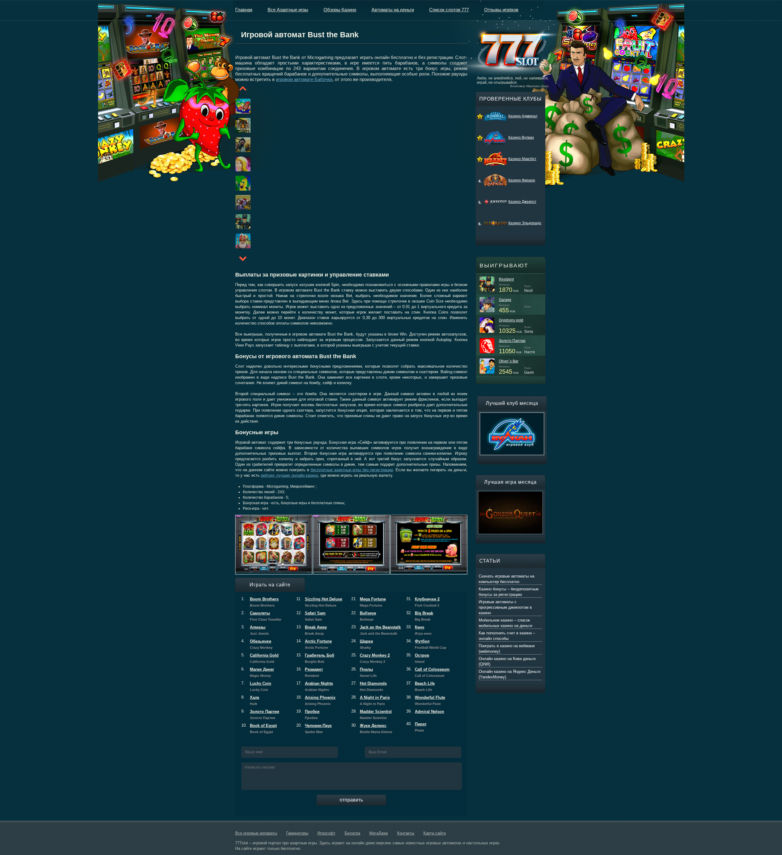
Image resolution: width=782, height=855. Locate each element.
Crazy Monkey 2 (370, 658)
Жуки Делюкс (371, 728)
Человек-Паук (314, 728)
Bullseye (363, 616)
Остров (417, 658)
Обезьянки (256, 644)
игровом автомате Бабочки (304, 79)
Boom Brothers (260, 602)
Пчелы (364, 672)
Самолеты (261, 616)
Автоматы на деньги (392, 9)
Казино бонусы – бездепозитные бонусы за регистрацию (509, 592)
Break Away (311, 630)
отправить (351, 799)
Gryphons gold (511, 320)
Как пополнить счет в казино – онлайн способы (507, 636)
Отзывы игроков (501, 9)
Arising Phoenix (315, 700)
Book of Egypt (259, 728)
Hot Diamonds (369, 686)
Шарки (362, 644)
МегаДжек (378, 833)
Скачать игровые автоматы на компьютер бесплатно (506, 579)
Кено (419, 630)
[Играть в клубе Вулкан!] (512, 415)
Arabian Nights (314, 686)
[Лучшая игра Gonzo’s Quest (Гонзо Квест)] (510, 494)
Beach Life (420, 686)
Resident (506, 279)
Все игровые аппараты (256, 833)
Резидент (309, 672)
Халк (250, 700)
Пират (416, 727)
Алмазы (255, 630)
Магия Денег (257, 672)
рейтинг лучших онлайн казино (289, 475)
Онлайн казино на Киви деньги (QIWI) (507, 661)
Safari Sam (311, 616)
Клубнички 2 (423, 602)
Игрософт (326, 833)
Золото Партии (260, 714)
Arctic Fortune (314, 644)
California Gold (260, 658)
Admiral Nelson (425, 711)
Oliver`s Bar (508, 361)
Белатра (352, 833)
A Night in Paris (370, 700)
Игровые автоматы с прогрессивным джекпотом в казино (505, 607)
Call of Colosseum (428, 672)
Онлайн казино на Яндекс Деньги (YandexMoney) (509, 674)
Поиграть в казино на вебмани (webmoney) (507, 649)
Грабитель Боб (315, 658)
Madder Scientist (371, 714)
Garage (505, 300)
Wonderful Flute (425, 700)
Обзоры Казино (339, 9)
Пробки (308, 714)
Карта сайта (434, 833)
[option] (235, 106)
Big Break (419, 616)
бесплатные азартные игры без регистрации (352, 470)
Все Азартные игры (288, 9)
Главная (243, 9)
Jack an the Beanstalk (376, 630)
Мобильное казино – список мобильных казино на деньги (505, 623)
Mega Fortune (368, 602)
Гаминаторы (297, 833)
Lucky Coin (256, 686)
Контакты (405, 833)
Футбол (426, 644)
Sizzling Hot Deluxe (319, 602)
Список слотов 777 (449, 9)
